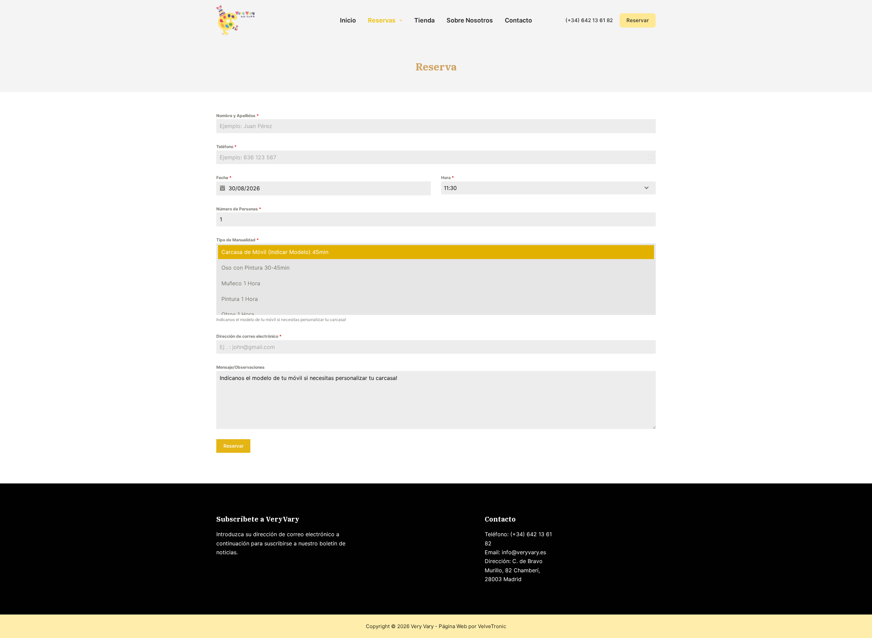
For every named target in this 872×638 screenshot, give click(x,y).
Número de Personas (238, 208)
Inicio (348, 20)
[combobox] (548, 187)
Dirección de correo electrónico (249, 336)
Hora (447, 177)
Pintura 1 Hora (239, 299)
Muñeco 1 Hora (240, 283)
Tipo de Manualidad (237, 239)
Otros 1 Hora (237, 314)
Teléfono (226, 146)
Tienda (424, 20)
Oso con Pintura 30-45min (255, 267)
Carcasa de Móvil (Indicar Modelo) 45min (274, 252)
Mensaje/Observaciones (240, 367)
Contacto (518, 20)
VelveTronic (492, 626)
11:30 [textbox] (450, 188)
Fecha (224, 177)
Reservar (637, 20)
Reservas (381, 20)
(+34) (573, 20)
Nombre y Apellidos (237, 115)
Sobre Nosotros (470, 20)
